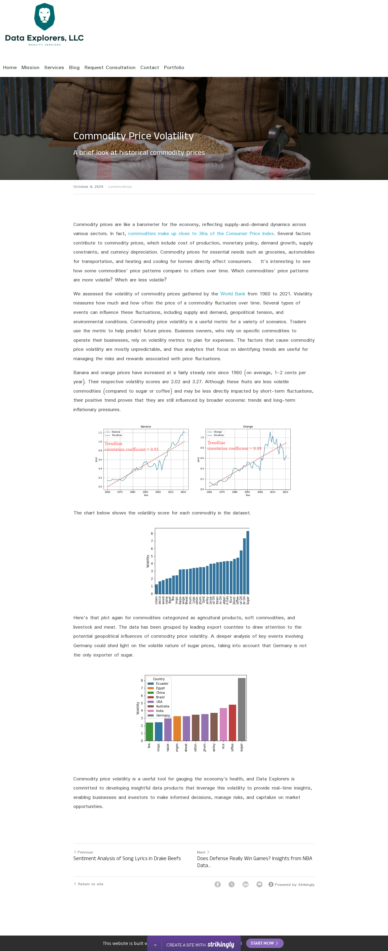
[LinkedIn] (245, 884)
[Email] (259, 884)
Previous (85, 852)
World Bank (232, 294)
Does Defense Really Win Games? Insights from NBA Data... (254, 863)
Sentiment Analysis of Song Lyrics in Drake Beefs (127, 859)
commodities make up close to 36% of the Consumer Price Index (201, 234)
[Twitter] (232, 884)
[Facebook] (218, 884)
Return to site (90, 884)
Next (201, 852)
